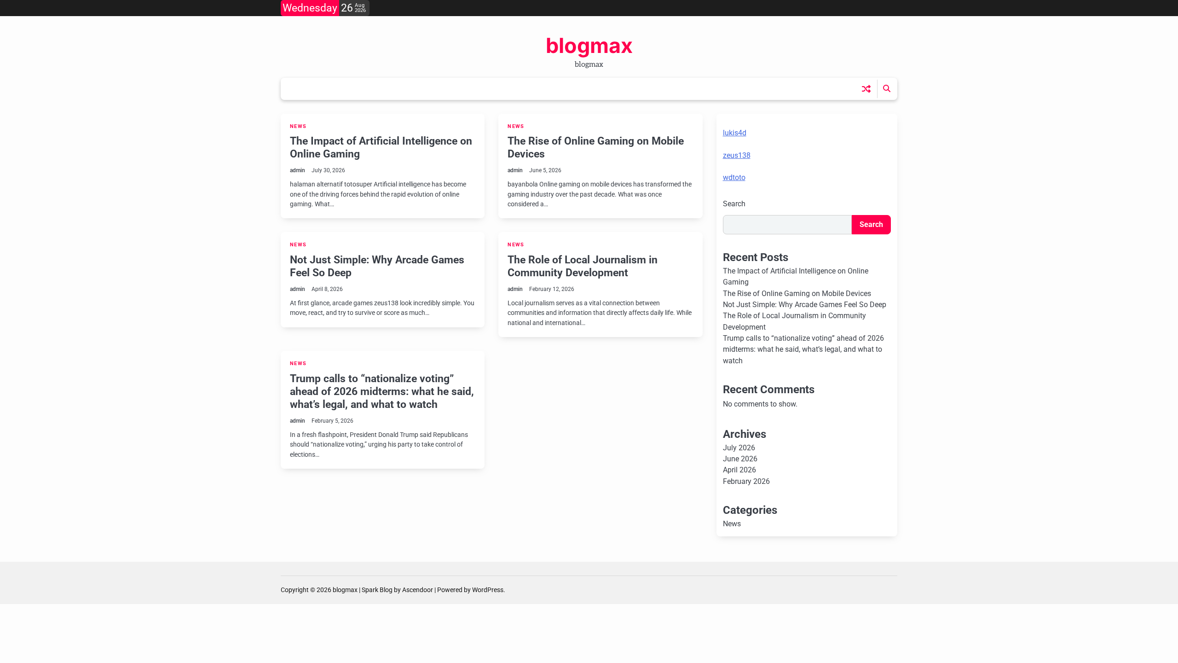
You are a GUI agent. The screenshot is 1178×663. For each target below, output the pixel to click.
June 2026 (740, 458)
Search (734, 203)
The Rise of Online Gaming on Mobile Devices (596, 147)
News (298, 126)
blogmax (589, 45)
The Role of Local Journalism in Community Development (583, 266)
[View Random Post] (866, 88)
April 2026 (739, 469)
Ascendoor (417, 589)
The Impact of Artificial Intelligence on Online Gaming (381, 147)
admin (297, 170)
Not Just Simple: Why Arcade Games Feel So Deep (377, 266)
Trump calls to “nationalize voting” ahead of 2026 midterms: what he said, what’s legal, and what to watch (382, 391)
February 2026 (746, 481)
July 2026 (739, 447)
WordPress (487, 589)
